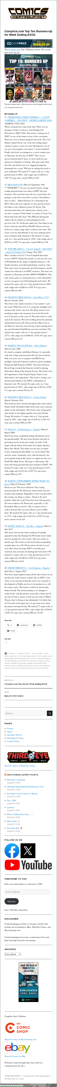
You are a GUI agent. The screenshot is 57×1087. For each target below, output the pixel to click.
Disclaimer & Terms (15, 738)
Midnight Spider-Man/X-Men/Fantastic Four (25, 786)
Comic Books (37, 653)
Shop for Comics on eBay (15, 1056)
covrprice (22, 661)
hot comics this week (34, 661)
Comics (32, 658)
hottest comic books (18, 663)
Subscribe (12, 901)
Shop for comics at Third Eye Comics (20, 765)
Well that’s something (16, 779)
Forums (10, 728)
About (9, 731)
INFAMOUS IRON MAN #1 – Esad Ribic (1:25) (28, 297)
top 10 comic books (18, 668)
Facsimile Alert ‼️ (15, 828)
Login (21, 1078)
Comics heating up (43, 658)
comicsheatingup (11, 661)
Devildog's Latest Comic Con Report (22, 793)
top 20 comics (42, 668)
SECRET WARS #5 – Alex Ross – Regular (25, 526)
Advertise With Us (14, 734)
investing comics (22, 666)
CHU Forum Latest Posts (22, 775)
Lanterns (10, 807)
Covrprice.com (14, 49)
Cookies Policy (13, 741)
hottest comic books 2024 (37, 663)
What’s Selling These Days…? (19, 814)
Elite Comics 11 (13, 821)
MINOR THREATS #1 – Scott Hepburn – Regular (28, 568)
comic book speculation (27, 656)
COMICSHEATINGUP (13, 1076)
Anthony (11, 653)
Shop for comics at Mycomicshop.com (20, 1039)
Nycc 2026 (11, 800)
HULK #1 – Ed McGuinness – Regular (24, 429)
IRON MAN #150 (15, 184)
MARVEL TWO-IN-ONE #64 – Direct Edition (27, 345)
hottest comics (10, 666)
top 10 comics (31, 668)
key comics (34, 666)
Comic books (42, 656)
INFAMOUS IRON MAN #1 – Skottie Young (26, 397)
